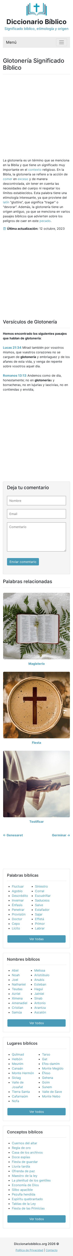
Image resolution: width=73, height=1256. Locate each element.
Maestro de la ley (24, 1176)
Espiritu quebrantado (27, 1199)
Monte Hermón (23, 1073)
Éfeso (46, 1073)
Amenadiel (19, 1003)
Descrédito (20, 896)
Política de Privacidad (29, 1250)
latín (6, 202)
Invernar (18, 900)
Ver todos (36, 1023)
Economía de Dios (25, 1185)
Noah (16, 975)
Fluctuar (18, 886)
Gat (44, 1059)
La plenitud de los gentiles (31, 1180)
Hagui (38, 989)
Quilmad (18, 1054)
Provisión (19, 914)
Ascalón (40, 1012)
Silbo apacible (22, 1190)
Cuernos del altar (24, 1143)
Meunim (17, 1064)
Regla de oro (21, 1148)
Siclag (16, 1078)
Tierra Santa (21, 1092)
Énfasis (17, 905)
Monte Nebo (51, 1096)
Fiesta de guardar (25, 1162)
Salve (39, 905)
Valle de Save (52, 1092)
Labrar (40, 928)
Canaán (17, 1068)
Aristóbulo (41, 975)
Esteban (40, 984)
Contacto (51, 1250)
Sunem (47, 1087)
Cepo (16, 924)
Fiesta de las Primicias (28, 1208)
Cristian (17, 1008)
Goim (46, 1082)
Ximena (17, 998)
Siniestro (41, 886)
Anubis (39, 980)
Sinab (38, 998)
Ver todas (36, 939)
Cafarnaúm (20, 1096)
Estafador (42, 910)
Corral (39, 891)
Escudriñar (43, 896)
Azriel (16, 994)
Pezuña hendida (23, 1194)
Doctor (17, 919)
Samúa (17, 1012)
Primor (40, 924)
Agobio (17, 891)
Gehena (47, 1078)
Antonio (40, 1003)
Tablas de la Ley (24, 1204)
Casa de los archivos (27, 1152)
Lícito (16, 928)
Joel (15, 980)
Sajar (38, 914)
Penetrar (18, 910)
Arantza (40, 1008)
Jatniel (39, 994)
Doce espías (21, 1157)
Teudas (17, 989)
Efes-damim (51, 1064)
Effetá (39, 919)
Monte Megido (52, 1068)
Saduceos (42, 900)
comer (7, 179)
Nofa (15, 1101)
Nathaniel (19, 984)
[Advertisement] (36, 113)
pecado (45, 221)
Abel (15, 970)
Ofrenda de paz (23, 1171)
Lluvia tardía (21, 1166)
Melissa (39, 970)
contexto (34, 170)
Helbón (17, 1059)
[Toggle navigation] (61, 42)
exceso (23, 179)
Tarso (46, 1054)
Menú (11, 42)
